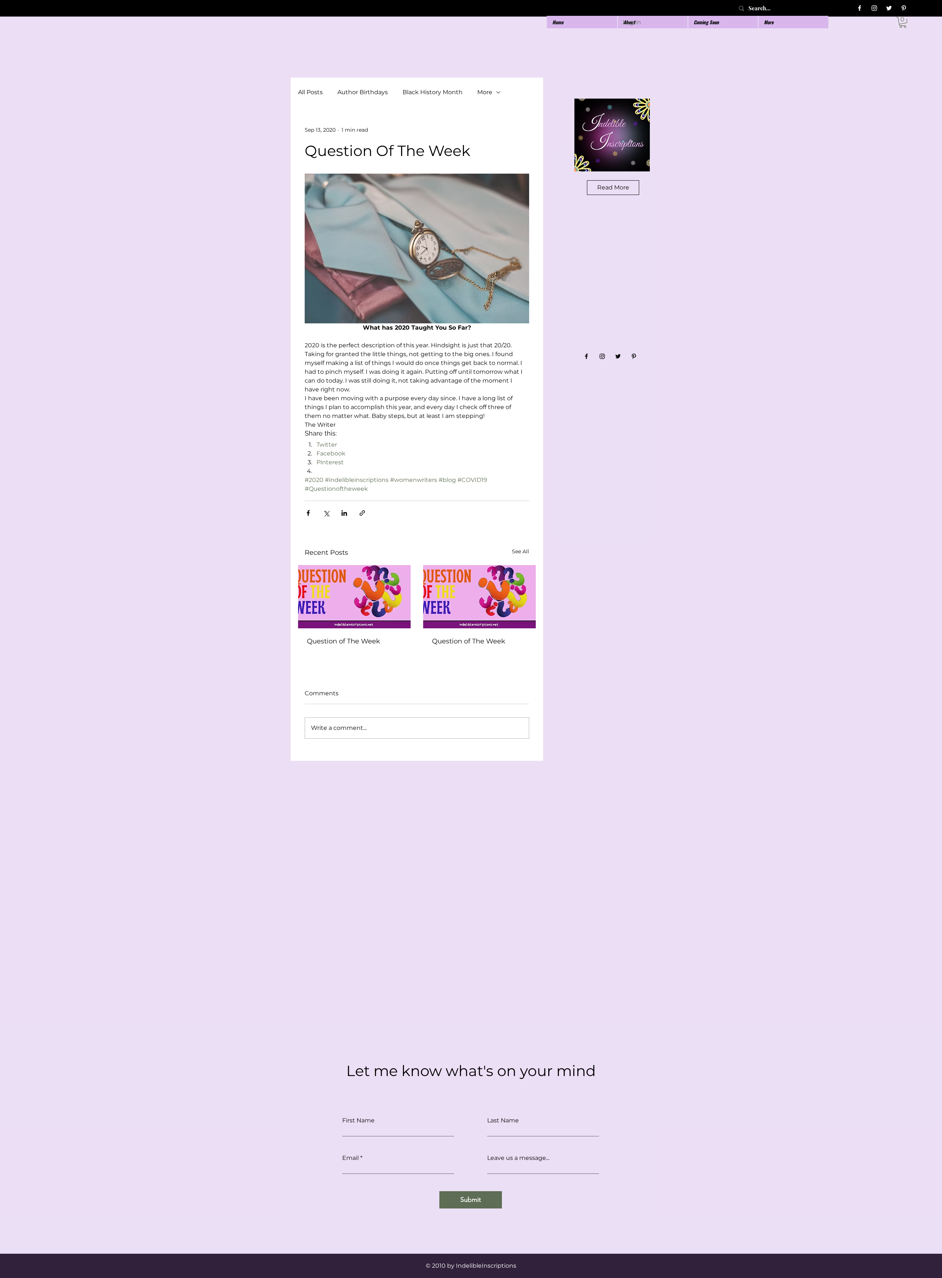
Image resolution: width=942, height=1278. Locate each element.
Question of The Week (343, 641)
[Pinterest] (903, 8)
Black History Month (433, 92)
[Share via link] (362, 513)
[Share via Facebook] (308, 513)
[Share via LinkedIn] (344, 513)
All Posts (310, 92)
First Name (358, 1120)
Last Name (503, 1120)
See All (520, 551)
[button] (902, 22)
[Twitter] (889, 8)
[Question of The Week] (354, 596)
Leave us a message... (518, 1158)
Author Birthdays (362, 92)
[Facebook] (859, 8)
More (484, 92)
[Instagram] (874, 8)
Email (350, 1158)
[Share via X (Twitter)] (326, 513)
